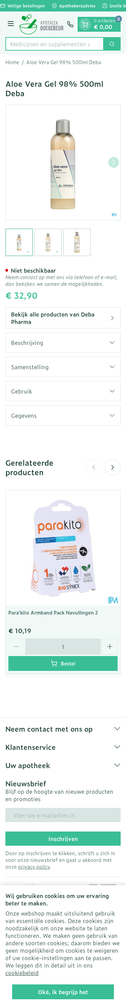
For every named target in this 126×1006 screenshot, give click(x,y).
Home (12, 62)
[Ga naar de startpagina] (41, 24)
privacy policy (34, 866)
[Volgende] (113, 162)
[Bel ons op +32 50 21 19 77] (70, 24)
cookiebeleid (22, 973)
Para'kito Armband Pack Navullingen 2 (53, 612)
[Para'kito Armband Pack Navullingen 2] (63, 548)
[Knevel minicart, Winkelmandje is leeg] (85, 24)
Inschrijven (63, 839)
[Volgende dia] (112, 467)
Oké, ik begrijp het (63, 992)
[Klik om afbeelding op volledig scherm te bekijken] (63, 162)
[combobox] (54, 44)
